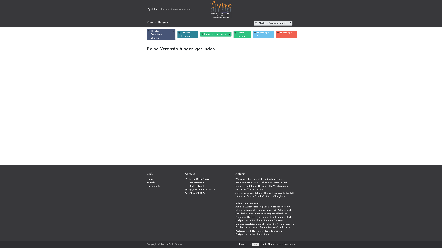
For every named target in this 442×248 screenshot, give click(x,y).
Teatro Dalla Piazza (199, 179)
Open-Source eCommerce (281, 244)
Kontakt (151, 183)
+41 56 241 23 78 (197, 193)
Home (150, 179)
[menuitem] (152, 9)
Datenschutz (153, 186)
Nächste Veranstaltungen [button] (272, 23)
